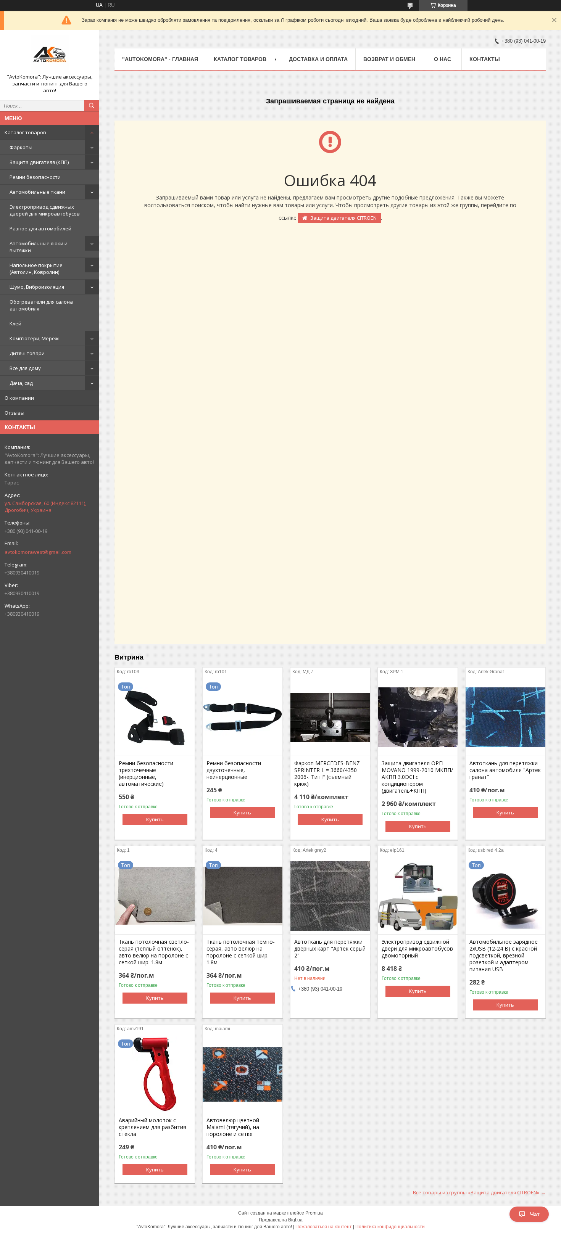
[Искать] (91, 105)
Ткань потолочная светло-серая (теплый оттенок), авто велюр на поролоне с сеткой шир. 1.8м (154, 952)
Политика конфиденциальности (390, 1226)
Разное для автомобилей (40, 228)
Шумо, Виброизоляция (37, 286)
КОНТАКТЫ (484, 59)
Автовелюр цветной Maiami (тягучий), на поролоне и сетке (232, 1127)
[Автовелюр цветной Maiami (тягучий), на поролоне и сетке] (242, 1074)
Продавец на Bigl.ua (281, 1220)
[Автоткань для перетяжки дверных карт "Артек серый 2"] (330, 896)
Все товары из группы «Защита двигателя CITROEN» (476, 1192)
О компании (19, 397)
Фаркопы (21, 147)
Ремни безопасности (35, 177)
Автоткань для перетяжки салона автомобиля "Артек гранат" (505, 770)
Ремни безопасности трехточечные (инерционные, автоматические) (146, 773)
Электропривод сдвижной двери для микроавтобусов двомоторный (417, 948)
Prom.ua (314, 1213)
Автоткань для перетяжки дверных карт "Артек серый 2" (330, 948)
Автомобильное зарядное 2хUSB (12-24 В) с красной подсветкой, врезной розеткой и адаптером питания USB (503, 955)
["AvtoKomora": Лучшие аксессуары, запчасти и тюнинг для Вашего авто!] (50, 54)
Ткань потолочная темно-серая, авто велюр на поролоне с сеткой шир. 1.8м (240, 952)
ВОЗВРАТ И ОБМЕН (389, 59)
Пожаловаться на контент (323, 1226)
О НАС (442, 59)
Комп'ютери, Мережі (35, 338)
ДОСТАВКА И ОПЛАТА (318, 59)
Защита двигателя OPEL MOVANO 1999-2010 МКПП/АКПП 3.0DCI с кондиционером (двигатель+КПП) (417, 777)
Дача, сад (21, 383)
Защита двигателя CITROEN (343, 217)
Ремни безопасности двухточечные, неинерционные (233, 770)
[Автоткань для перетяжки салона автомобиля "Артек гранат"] (505, 717)
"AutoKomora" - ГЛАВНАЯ (160, 59)
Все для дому (25, 368)
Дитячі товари (27, 353)
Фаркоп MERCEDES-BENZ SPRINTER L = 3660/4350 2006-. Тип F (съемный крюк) (327, 773)
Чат (535, 1214)
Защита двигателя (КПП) (39, 162)
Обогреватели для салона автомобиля (41, 305)
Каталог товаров (25, 132)
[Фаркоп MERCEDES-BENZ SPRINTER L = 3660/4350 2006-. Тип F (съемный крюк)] (330, 717)
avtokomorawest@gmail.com (38, 552)
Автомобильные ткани (37, 191)
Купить (155, 819)
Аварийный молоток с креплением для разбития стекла (152, 1127)
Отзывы (14, 412)
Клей (15, 323)
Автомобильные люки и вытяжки (39, 247)
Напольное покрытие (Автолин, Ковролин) (36, 268)
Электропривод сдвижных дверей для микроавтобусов (45, 210)
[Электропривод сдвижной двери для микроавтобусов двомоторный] (418, 896)
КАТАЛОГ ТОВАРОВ (240, 59)
